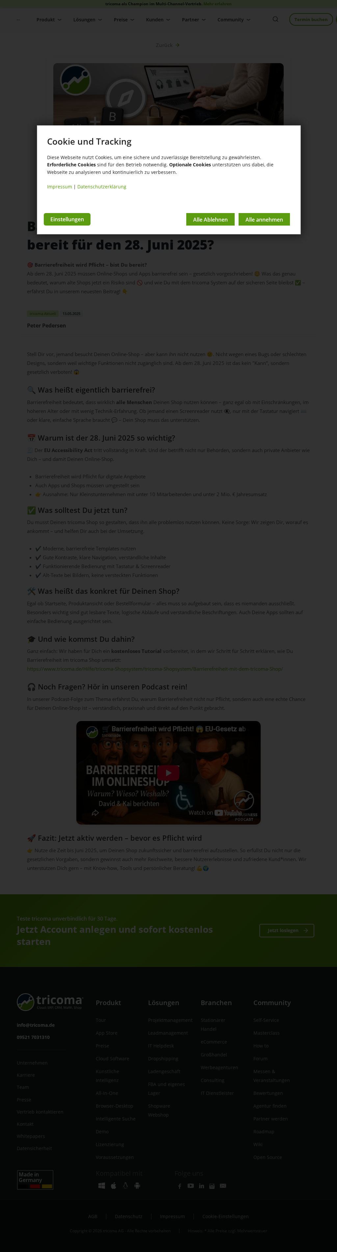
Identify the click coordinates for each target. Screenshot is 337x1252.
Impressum (59, 186)
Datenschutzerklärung (101, 186)
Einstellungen (67, 219)
